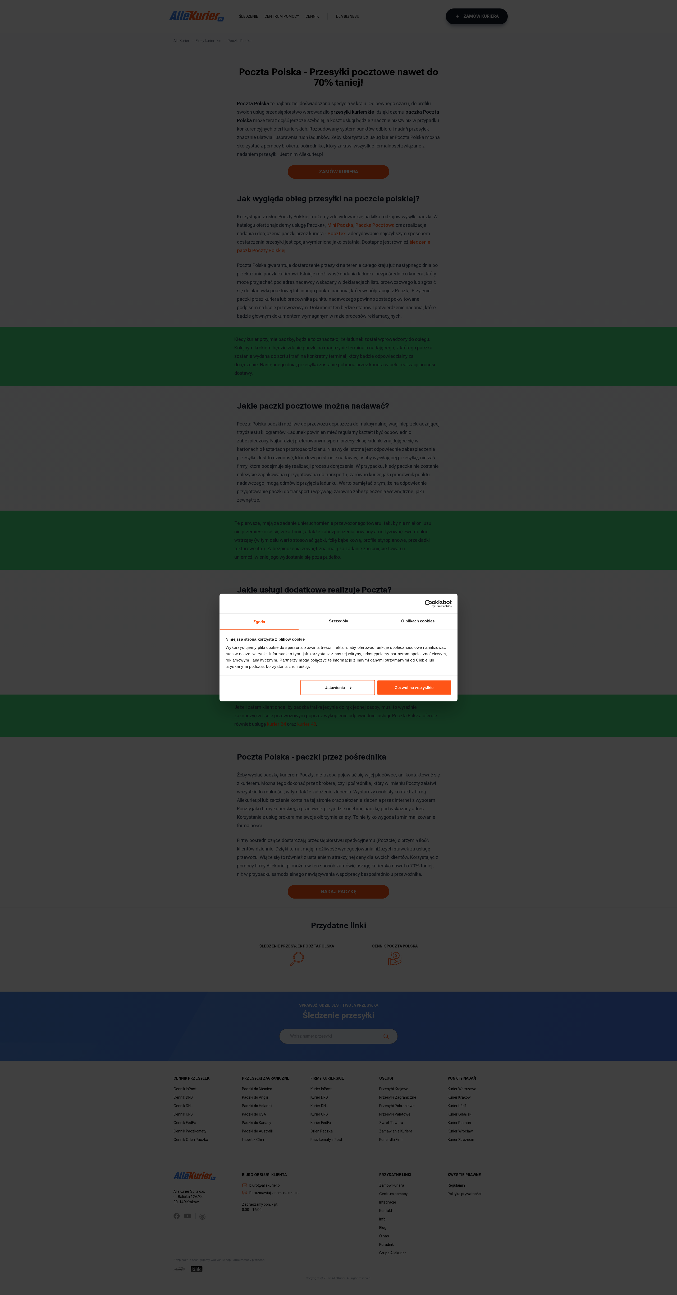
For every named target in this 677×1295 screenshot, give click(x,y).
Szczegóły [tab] (338, 621)
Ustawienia (334, 687)
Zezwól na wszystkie (414, 687)
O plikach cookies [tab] (417, 621)
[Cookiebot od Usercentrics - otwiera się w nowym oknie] (428, 604)
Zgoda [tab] (259, 621)
